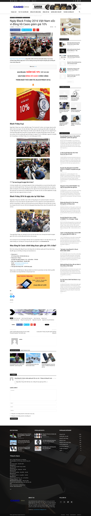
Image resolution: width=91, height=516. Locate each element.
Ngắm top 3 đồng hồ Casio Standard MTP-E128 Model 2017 (75, 99)
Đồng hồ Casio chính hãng (65, 442)
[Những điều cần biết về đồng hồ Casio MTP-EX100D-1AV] (64, 118)
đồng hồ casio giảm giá (15, 319)
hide (35, 66)
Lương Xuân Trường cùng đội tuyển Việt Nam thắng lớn (46, 332)
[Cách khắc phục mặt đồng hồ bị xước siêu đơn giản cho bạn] (38, 448)
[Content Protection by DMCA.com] (33, 290)
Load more (70, 81)
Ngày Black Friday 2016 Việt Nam (17, 58)
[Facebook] (73, 1)
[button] (79, 12)
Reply (15, 383)
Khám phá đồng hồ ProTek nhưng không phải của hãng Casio (69, 203)
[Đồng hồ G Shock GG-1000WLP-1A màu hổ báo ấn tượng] (76, 118)
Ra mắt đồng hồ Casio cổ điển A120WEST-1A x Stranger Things (69, 218)
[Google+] (76, 1)
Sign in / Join (34, 0)
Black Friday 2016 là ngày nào (27, 318)
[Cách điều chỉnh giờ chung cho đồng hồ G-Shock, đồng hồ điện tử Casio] (38, 442)
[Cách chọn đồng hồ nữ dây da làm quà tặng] (64, 93)
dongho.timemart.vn (64, 133)
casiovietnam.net (20, 264)
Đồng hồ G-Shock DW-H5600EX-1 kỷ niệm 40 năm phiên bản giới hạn (69, 186)
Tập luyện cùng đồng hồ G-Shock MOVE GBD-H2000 (69, 250)
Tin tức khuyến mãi (23, 12)
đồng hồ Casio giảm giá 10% (26, 319)
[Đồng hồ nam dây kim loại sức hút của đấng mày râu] (76, 105)
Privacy (67, 514)
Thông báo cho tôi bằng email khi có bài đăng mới (21, 415)
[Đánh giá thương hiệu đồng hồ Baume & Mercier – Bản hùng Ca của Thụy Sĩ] (62, 51)
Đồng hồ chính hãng (35, 12)
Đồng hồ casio (44, 318)
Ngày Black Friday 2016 (37, 319)
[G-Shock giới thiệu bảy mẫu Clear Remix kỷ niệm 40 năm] (33, 358)
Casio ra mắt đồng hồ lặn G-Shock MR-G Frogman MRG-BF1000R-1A (70, 233)
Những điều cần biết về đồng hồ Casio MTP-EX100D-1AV (63, 124)
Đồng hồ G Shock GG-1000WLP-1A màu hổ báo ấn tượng (76, 124)
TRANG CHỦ (13, 12)
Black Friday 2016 (17, 318)
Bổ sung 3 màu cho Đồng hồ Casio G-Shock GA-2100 (64, 111)
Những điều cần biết (56, 12)
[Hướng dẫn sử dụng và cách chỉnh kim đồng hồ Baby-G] (62, 70)
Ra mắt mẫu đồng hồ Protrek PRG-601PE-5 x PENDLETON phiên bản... (24, 448)
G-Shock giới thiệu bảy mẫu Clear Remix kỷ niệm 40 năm (69, 153)
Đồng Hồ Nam (62, 440)
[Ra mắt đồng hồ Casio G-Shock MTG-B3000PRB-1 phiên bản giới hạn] (17, 358)
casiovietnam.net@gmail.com (21, 263)
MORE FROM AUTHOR (25, 350)
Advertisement (73, 514)
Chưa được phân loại (63, 446)
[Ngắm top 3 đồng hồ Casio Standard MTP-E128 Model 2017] (76, 93)
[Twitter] (78, 1)
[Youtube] (80, 1)
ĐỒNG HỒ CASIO (32, 76)
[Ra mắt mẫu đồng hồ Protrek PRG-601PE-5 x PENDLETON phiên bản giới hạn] (49, 358)
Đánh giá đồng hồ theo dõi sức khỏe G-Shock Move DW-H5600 (70, 265)
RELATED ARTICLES (15, 350)
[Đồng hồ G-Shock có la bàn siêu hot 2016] (38, 435)
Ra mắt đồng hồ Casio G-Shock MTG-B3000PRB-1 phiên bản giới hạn (70, 136)
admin (12, 26)
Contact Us (79, 514)
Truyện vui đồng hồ (68, 12)
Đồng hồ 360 (46, 12)
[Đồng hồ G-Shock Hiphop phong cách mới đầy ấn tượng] (62, 63)
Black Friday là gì (37, 318)
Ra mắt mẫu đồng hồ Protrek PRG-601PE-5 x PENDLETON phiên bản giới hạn (48, 365)
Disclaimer (63, 514)
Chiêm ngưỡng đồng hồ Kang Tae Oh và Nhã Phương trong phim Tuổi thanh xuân (19, 332)
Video (60, 450)
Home (11, 15)
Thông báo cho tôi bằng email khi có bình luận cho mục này (22, 413)
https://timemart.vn (18, 486)
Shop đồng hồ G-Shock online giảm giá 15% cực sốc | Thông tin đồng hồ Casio (33, 378)
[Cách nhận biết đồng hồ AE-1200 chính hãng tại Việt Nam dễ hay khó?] (62, 57)
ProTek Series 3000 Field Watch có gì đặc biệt (70, 280)
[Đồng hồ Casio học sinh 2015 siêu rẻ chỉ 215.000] (62, 76)
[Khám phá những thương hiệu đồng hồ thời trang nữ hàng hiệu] (62, 44)
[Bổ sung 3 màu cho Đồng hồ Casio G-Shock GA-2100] (64, 105)
